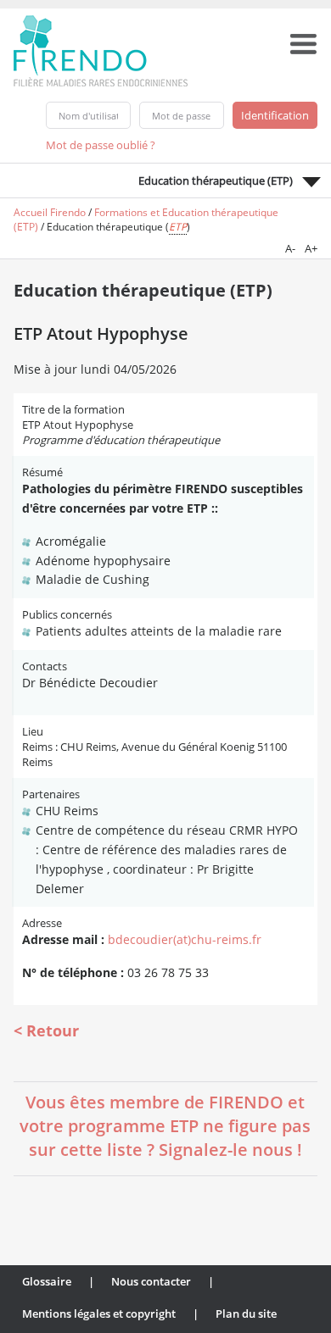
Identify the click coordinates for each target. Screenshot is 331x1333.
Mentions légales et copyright (99, 1313)
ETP (178, 226)
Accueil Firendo (50, 212)
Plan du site (246, 1313)
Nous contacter (151, 1281)
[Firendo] (117, 49)
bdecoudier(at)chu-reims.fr (184, 939)
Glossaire (46, 1281)
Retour (52, 1030)
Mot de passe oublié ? (100, 145)
